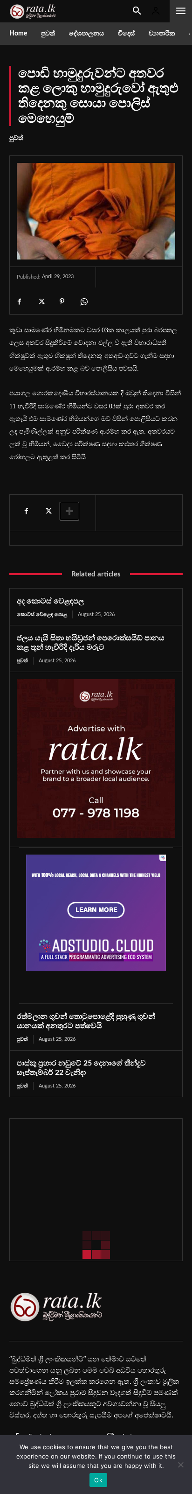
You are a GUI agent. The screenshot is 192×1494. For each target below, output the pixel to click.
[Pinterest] (62, 301)
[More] (69, 511)
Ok (98, 1480)
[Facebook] (19, 301)
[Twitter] (40, 301)
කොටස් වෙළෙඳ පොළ (42, 614)
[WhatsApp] (83, 301)
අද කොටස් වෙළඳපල (50, 601)
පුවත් (16, 138)
